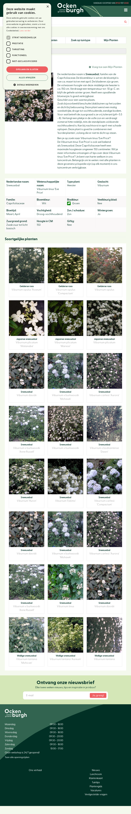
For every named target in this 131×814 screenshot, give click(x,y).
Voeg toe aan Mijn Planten (107, 67)
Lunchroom (96, 774)
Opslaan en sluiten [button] (27, 69)
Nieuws (96, 770)
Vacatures (95, 790)
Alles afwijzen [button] (27, 77)
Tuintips (96, 782)
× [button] (47, 6)
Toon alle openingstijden (17, 757)
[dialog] (27, 46)
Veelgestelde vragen (96, 794)
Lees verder (25, 30)
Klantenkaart (96, 778)
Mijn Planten (111, 40)
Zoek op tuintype (80, 40)
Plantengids (96, 786)
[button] (27, 84)
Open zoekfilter (18, 51)
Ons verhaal (35, 770)
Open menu (126, 10)
